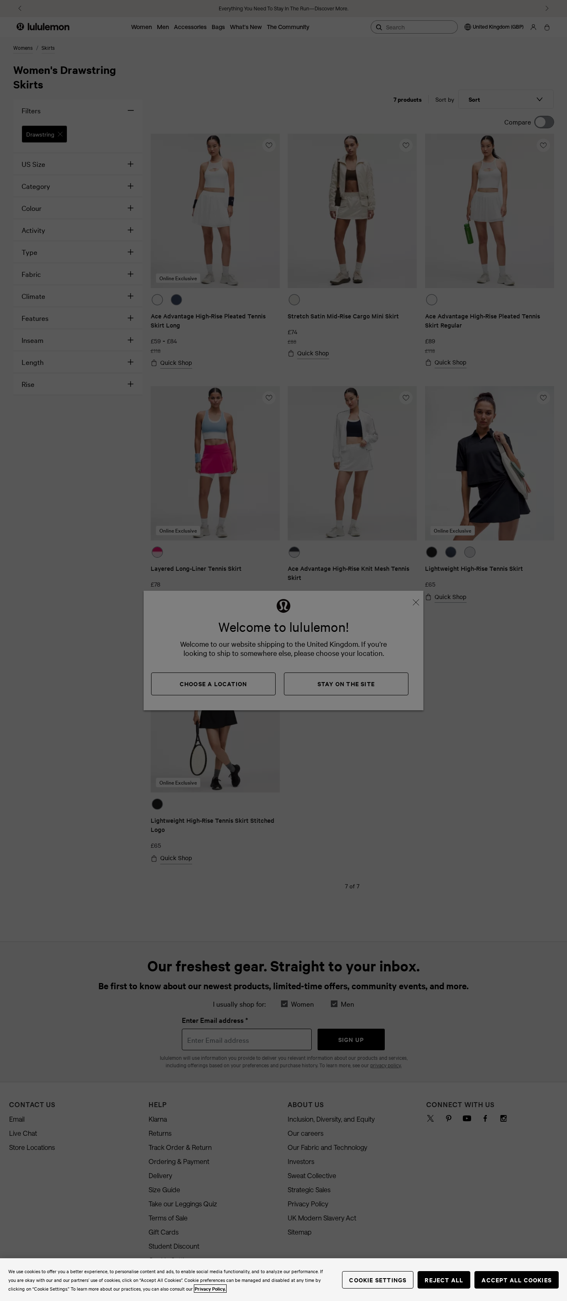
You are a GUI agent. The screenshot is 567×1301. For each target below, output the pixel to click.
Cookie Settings (377, 1279)
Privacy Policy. (210, 1288)
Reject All (444, 1279)
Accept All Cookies (516, 1279)
